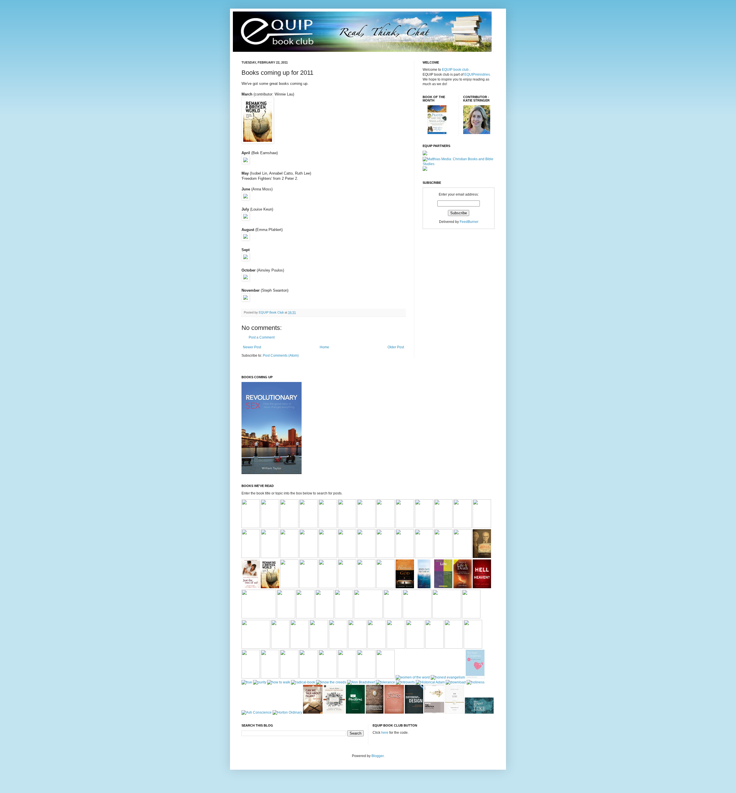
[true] (246, 682)
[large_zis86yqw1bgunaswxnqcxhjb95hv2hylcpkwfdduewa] (313, 712)
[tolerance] (385, 682)
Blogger (377, 756)
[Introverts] (405, 682)
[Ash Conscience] (256, 712)
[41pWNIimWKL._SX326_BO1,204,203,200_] (355, 712)
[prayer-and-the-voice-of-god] (437, 133)
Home (324, 347)
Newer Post (252, 347)
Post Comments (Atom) (281, 355)
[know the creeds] (331, 682)
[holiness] (475, 682)
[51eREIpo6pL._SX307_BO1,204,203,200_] (375, 712)
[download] (456, 682)
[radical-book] (303, 682)
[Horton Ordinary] (287, 712)
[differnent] (414, 712)
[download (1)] (394, 712)
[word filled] (334, 712)
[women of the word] (413, 677)
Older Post (396, 347)
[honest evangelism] (448, 677)
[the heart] (475, 677)
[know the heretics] (434, 712)
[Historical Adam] (430, 682)
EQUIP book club (455, 70)
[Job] (454, 712)
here (384, 733)
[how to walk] (278, 682)
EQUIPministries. (477, 74)
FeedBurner (469, 222)
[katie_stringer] (476, 133)
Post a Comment (262, 337)
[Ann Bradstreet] (361, 682)
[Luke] (479, 712)
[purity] (259, 682)
